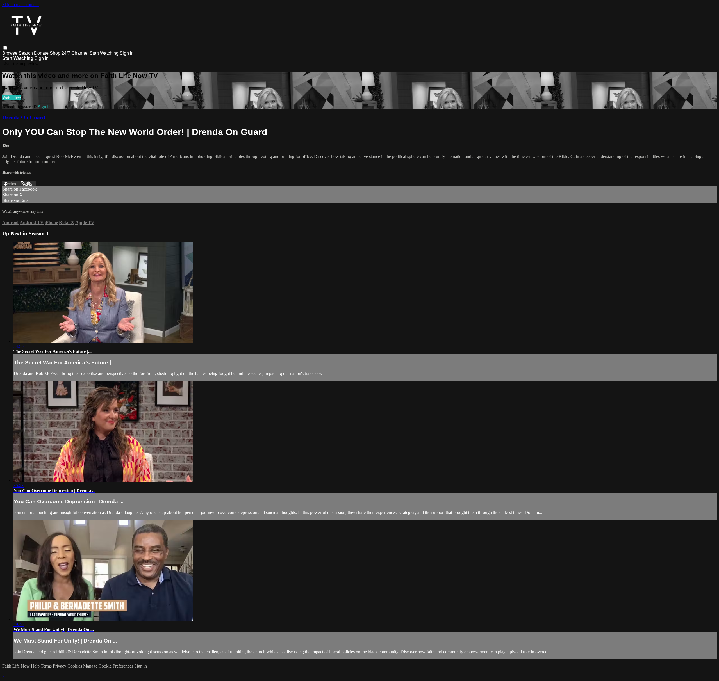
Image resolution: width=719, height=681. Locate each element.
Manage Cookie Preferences (108, 666)
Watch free (11, 97)
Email (30, 183)
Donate (41, 53)
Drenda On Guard (23, 117)
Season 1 (39, 233)
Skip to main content (20, 4)
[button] (5, 48)
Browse (10, 53)
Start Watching (105, 53)
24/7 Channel (75, 53)
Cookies (75, 666)
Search (26, 53)
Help (36, 666)
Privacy (60, 666)
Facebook (11, 183)
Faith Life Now (16, 666)
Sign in (127, 53)
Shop (55, 53)
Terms (47, 666)
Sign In (42, 58)
